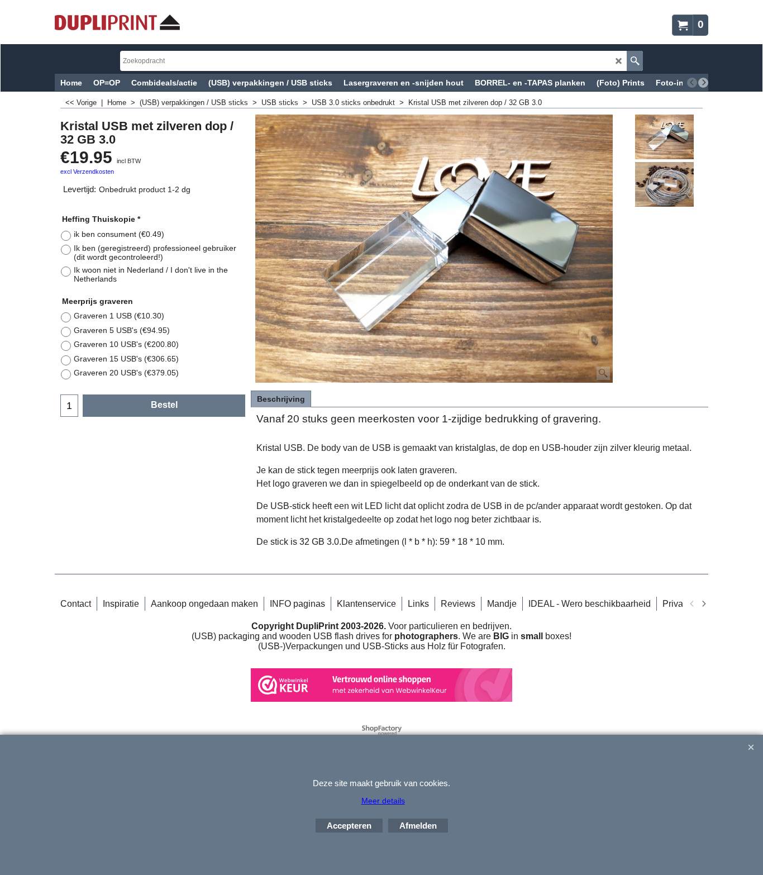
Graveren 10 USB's (126, 344)
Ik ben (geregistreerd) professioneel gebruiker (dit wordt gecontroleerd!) (155, 252)
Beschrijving (281, 398)
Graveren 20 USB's (126, 372)
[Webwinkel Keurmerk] (381, 698)
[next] (703, 83)
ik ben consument (119, 234)
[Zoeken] (635, 61)
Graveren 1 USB (119, 315)
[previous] (692, 83)
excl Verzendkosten (87, 171)
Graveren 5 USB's (122, 330)
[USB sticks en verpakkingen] (117, 22)
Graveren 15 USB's (126, 358)
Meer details (383, 800)
